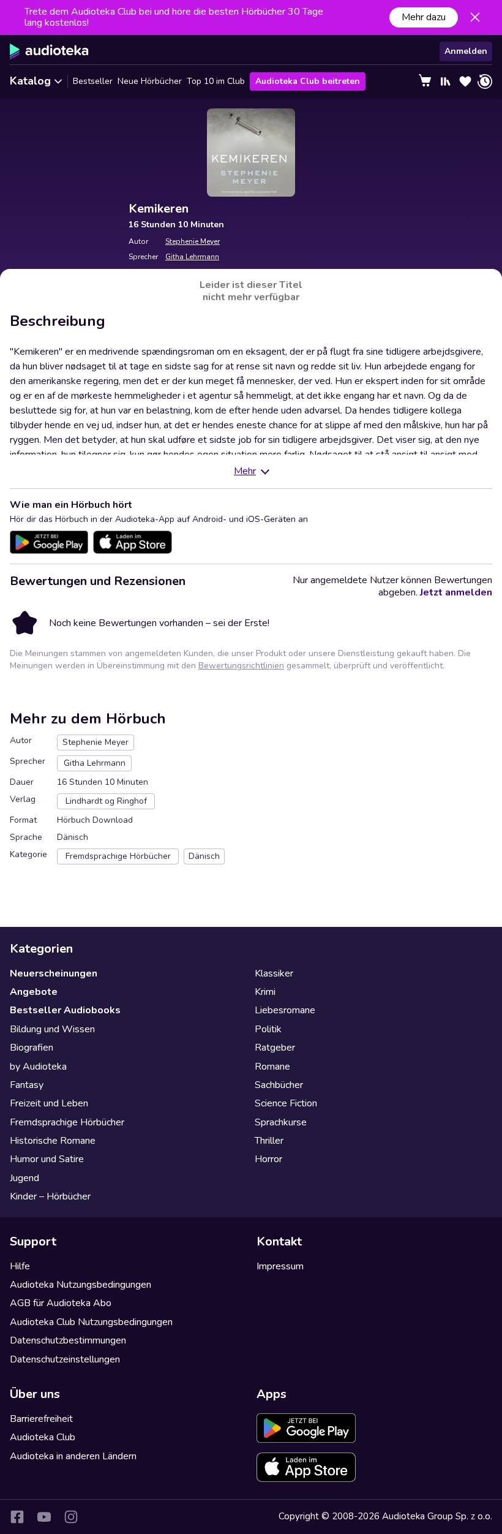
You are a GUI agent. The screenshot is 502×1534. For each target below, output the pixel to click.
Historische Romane (53, 1140)
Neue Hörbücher (150, 81)
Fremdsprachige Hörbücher (67, 1122)
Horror (268, 1159)
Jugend (24, 1178)
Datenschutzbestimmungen (68, 1340)
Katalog (30, 81)
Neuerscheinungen (53, 973)
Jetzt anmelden (456, 592)
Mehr (245, 471)
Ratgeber (275, 1047)
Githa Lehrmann (192, 257)
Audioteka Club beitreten (307, 81)
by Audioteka (38, 1066)
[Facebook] (17, 1516)
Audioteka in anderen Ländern (73, 1456)
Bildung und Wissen (52, 1029)
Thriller (269, 1140)
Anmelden (465, 51)
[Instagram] (71, 1516)
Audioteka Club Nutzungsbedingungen (91, 1322)
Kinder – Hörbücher (50, 1196)
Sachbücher (279, 1085)
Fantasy (26, 1085)
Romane (272, 1066)
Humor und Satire (47, 1159)
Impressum (280, 1266)
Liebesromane (285, 1010)
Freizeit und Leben (49, 1103)
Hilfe (20, 1266)
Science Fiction (286, 1103)
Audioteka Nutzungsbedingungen (80, 1284)
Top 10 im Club (216, 81)
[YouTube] (44, 1516)
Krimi (265, 992)
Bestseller (93, 81)
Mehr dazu (424, 17)
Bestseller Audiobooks (65, 1010)
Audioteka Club (42, 1437)
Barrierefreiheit (41, 1419)
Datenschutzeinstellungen (65, 1359)
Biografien (31, 1047)
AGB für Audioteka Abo (60, 1303)
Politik (268, 1029)
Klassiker (274, 973)
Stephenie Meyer (192, 241)
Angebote (34, 992)
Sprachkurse (281, 1122)
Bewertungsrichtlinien (241, 665)
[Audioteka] (49, 51)
